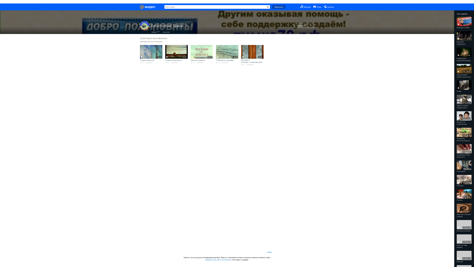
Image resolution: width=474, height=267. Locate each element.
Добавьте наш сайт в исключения (218, 260)
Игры (318, 7)
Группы (330, 7)
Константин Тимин (167, 25)
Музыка (307, 7)
